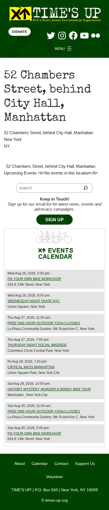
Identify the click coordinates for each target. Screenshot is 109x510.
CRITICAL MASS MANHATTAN (31, 367)
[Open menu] (64, 48)
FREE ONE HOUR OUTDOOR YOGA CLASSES (44, 323)
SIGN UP (54, 219)
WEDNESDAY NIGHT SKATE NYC (34, 301)
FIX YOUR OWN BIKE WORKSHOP (34, 279)
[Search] (85, 188)
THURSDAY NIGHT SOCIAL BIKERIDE (37, 345)
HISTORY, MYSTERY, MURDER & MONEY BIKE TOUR (49, 389)
